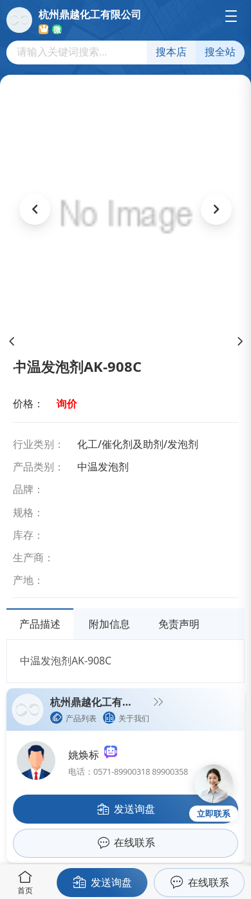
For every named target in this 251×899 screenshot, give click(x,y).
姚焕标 (86, 755)
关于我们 (133, 718)
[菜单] (231, 16)
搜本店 (171, 51)
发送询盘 (111, 882)
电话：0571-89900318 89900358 (128, 771)
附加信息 (109, 624)
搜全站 (220, 51)
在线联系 (208, 882)
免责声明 (179, 624)
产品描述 (39, 624)
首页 (25, 890)
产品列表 (81, 718)
